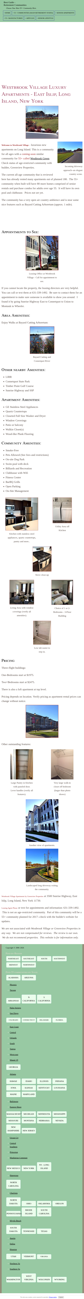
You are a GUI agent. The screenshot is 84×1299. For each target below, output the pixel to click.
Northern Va (15, 1263)
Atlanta (13, 1074)
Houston (13, 1249)
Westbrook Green (39, 158)
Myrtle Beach (15, 1221)
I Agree (61, 1297)
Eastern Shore (15, 1107)
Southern (13, 1147)
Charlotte (14, 1193)
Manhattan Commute (18, 1158)
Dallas (12, 1244)
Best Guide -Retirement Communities (15, 3)
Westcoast (14, 1054)
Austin (12, 1238)
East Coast (14, 1027)
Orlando (13, 1038)
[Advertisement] (42, 67)
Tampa (12, 1049)
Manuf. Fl (14, 1060)
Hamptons (14, 1175)
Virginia (44, 1256)
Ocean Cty (14, 1138)
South (12, 1043)
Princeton (14, 1152)
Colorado (13, 1020)
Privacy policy (53, 1297)
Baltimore (14, 1101)
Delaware (44, 1020)
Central (13, 1032)
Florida (59, 1020)
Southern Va (15, 1269)
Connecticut (29, 1020)
